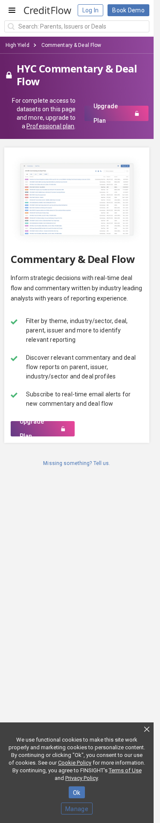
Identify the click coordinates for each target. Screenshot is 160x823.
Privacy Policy (81, 778)
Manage (76, 809)
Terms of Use (125, 770)
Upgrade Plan (105, 113)
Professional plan (50, 126)
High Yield (17, 45)
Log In (90, 10)
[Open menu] (12, 10)
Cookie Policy (74, 762)
